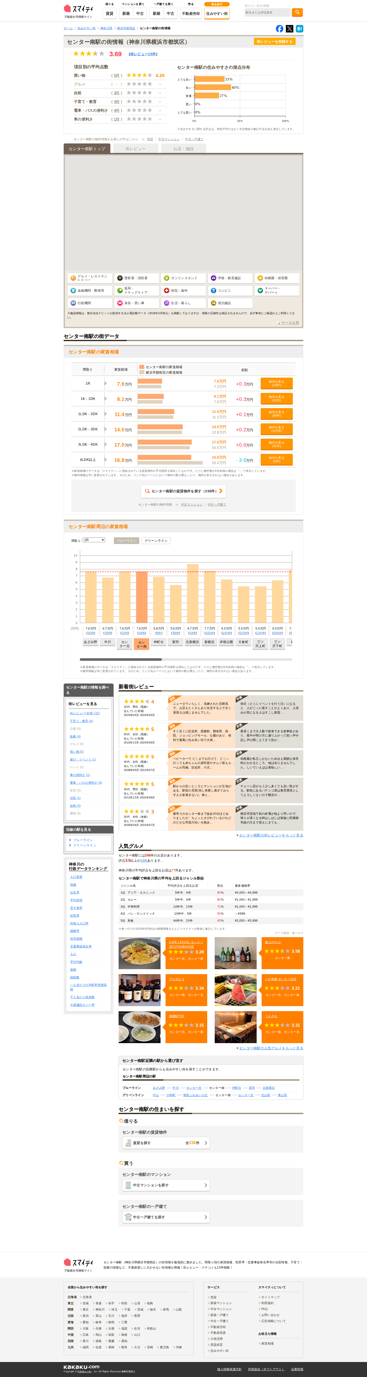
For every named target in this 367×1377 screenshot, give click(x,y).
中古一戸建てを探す (149, 1217)
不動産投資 (218, 1333)
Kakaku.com (84, 1371)
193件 (209, 633)
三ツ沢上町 (260, 644)
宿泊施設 (224, 303)
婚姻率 (74, 931)
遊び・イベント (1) (83, 759)
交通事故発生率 (81, 946)
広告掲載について (273, 1321)
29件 (142, 633)
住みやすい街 (217, 13)
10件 (143, 860)
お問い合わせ (270, 1315)
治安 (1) (75, 798)
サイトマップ (270, 1297)
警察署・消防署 (136, 278)
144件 (226, 633)
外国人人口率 (79, 923)
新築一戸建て (219, 1315)
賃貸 (110, 13)
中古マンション (169, 139)
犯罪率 (74, 915)
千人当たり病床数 (82, 997)
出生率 (74, 892)
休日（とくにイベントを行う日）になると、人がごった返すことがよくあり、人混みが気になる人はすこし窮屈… (269, 708)
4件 (117, 101)
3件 (117, 93)
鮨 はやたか (273, 942)
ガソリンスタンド (184, 278)
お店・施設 (184, 149)
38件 (176, 633)
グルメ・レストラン (93, 277)
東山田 (282, 1095)
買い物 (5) (77, 751)
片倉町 (243, 642)
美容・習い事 (134, 303)
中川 (107, 642)
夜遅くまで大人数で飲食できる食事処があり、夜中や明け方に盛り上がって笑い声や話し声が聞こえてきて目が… (269, 735)
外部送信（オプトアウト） (266, 1369)
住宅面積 (76, 938)
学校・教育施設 (229, 278)
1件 (117, 119)
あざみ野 (90, 642)
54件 (192, 633)
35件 (108, 633)
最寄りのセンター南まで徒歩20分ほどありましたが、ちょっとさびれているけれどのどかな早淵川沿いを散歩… (202, 818)
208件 (277, 633)
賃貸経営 (216, 1345)
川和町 (171, 1095)
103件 (243, 633)
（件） (185, 491)
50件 (91, 633)
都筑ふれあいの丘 (195, 1095)
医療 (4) (75, 736)
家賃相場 (267, 1343)
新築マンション (221, 1303)
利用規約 (267, 1303)
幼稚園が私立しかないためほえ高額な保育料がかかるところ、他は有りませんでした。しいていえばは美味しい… (269, 763)
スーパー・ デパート (273, 290)
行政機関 (84, 303)
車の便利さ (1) (80, 775)
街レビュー (143, 54)
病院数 (74, 977)
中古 (140, 13)
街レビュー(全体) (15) (85, 713)
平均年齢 (76, 962)
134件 (260, 633)
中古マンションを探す (151, 1185)
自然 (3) (75, 805)
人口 (73, 954)
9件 (158, 633)
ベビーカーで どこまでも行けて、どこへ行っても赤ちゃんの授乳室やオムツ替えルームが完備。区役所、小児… (202, 763)
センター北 (125, 644)
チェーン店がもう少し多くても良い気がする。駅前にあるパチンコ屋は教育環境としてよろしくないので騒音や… (269, 790)
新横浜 (209, 642)
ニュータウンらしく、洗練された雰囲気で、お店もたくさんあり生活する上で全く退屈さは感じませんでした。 (202, 708)
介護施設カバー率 (82, 1005)
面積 (73, 969)
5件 (117, 75)
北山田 (265, 1095)
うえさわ (271, 1016)
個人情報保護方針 (229, 1369)
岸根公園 (226, 642)
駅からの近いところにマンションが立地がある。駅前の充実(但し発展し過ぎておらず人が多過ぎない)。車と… (202, 790)
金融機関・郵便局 (91, 290)
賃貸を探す (166, 1143)
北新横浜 (192, 642)
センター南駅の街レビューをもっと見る (271, 835)
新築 (126, 13)
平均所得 (76, 900)
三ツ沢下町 (277, 644)
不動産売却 (191, 13)
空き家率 (76, 908)
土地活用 (216, 1339)
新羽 (175, 642)
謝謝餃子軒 (176, 1016)
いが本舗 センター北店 (281, 979)
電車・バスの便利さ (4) (86, 782)
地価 (73, 884)
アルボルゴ (176, 979)
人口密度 (76, 877)
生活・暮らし (181, 303)
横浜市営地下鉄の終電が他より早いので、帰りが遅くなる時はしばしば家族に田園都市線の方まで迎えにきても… (269, 818)
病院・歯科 (179, 290)
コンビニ (224, 290)
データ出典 (290, 323)
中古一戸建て (194, 139)
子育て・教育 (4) (81, 721)
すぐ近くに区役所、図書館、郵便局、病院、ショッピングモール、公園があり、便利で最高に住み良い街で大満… (202, 735)
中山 (156, 1095)
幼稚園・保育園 (276, 278)
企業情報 (297, 1369)
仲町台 (159, 642)
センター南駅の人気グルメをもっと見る (271, 1048)
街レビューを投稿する (275, 41)
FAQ (264, 1309)
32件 (125, 633)
